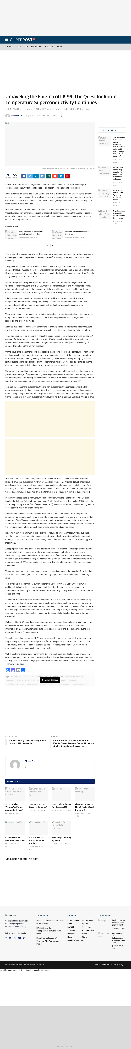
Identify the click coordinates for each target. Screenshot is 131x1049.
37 (83, 237)
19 (69, 810)
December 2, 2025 (59, 810)
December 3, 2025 (73, 237)
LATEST (10, 832)
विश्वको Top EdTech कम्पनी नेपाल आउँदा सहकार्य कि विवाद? (118, 922)
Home (10, 47)
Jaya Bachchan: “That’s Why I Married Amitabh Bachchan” (31, 232)
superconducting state (36, 684)
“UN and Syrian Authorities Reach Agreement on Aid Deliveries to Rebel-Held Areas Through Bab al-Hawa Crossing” (119, 146)
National (71, 934)
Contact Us (106, 965)
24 (36, 237)
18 (116, 162)
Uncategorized (88, 930)
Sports (85, 924)
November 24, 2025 (36, 846)
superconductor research (59, 684)
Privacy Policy (118, 965)
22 (78, 816)
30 (31, 849)
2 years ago (119, 182)
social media (87, 920)
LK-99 (27, 677)
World (84, 937)
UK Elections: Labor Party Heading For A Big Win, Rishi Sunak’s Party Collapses (118, 173)
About (97, 965)
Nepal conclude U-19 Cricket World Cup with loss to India (119, 214)
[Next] (52, 245)
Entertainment (33, 47)
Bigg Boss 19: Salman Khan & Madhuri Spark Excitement (84, 807)
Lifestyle (35, 799)
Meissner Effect (56, 677)
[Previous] (48, 245)
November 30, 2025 (83, 813)
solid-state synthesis (15, 684)
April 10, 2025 (58, 844)
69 (67, 844)
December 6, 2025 (26, 237)
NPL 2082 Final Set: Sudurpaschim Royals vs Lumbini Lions (49, 931)
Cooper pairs (16, 677)
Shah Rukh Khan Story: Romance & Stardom (36, 840)
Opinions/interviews (75, 940)
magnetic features (39, 677)
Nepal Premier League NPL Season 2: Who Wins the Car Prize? (47, 941)
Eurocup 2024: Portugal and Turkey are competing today (118, 195)
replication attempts (74, 677)
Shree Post (17, 116)
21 (8, 846)
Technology (87, 927)
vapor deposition (80, 684)
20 (116, 224)
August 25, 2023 (32, 116)
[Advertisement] (65, 18)
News (19, 47)
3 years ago (119, 159)
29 (116, 206)
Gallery (49, 47)
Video (59, 47)
